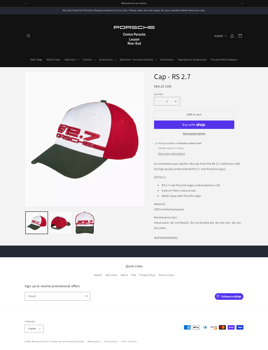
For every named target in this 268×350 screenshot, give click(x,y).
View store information (171, 153)
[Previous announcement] (26, 3)
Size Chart (111, 275)
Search (98, 275)
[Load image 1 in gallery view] (37, 223)
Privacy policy (111, 341)
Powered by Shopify (74, 341)
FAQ (133, 275)
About (124, 275)
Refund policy (94, 341)
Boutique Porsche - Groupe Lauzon (48, 341)
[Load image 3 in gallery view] (85, 223)
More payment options (194, 133)
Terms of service (129, 341)
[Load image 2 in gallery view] (61, 223)
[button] (29, 36)
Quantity (158, 94)
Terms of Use (166, 275)
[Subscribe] (86, 296)
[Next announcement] (242, 3)
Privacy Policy (147, 275)
